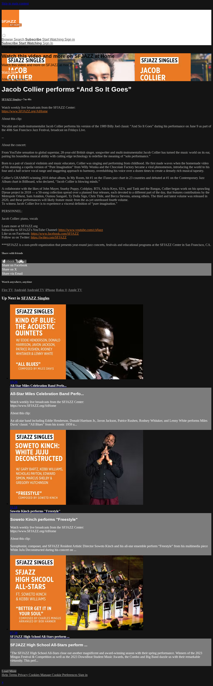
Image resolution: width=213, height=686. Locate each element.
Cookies (34, 675)
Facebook (8, 261)
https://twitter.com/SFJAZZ (49, 237)
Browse (8, 39)
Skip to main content (15, 3)
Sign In (48, 43)
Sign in (69, 39)
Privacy (23, 675)
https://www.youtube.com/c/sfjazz (80, 230)
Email (22, 261)
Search (19, 39)
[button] (3, 35)
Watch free (9, 72)
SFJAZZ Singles (11, 99)
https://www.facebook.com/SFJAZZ (55, 233)
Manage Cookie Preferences (59, 675)
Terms (13, 675)
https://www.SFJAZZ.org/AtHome (25, 111)
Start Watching (53, 39)
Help (5, 675)
